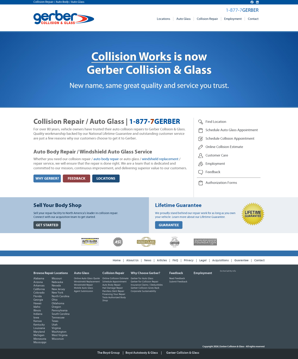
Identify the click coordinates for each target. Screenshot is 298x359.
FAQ (175, 260)
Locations (163, 18)
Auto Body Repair (111, 285)
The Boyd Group (108, 353)
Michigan (38, 335)
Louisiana (39, 328)
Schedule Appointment (114, 281)
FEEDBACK (76, 178)
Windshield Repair (83, 285)
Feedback (176, 273)
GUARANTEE (169, 225)
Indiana (37, 314)
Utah (55, 324)
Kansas (37, 321)
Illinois (37, 310)
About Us (132, 260)
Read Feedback (177, 278)
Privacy (189, 260)
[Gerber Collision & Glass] (63, 17)
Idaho (36, 306)
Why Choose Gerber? (145, 273)
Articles (162, 260)
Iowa (36, 317)
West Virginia (60, 335)
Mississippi (39, 342)
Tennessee (58, 317)
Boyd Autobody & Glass (141, 353)
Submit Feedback (178, 281)
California (39, 289)
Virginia (56, 328)
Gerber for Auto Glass (142, 278)
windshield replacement (160, 159)
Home (117, 260)
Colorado (39, 292)
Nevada (56, 285)
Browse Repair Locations (50, 273)
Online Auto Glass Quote (87, 278)
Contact (253, 18)
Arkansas (39, 285)
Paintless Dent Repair (113, 291)
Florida (37, 296)
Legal (203, 260)
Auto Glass (183, 18)
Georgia (38, 299)
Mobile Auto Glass (83, 288)
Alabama (38, 278)
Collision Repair (207, 18)
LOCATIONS (105, 178)
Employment (233, 18)
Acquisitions (220, 260)
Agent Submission (83, 291)
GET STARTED (47, 225)
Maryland (39, 331)
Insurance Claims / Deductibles (147, 285)
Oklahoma (58, 303)
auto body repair (106, 159)
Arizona (38, 282)
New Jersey (58, 289)
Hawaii (37, 303)
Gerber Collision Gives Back (145, 288)
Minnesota (39, 339)
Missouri (57, 278)
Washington (59, 331)
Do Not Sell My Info (228, 271)
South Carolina (61, 314)
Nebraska (57, 282)
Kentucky (39, 324)
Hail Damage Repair (112, 288)
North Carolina (60, 296)
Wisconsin (58, 339)
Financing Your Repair (113, 294)
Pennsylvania (60, 310)
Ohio (55, 299)
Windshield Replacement (87, 281)
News (147, 260)
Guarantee (241, 260)
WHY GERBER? (47, 178)
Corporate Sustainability (143, 291)
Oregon (56, 306)
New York (57, 292)
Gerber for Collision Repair (144, 281)
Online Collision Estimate (115, 278)
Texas (55, 321)
